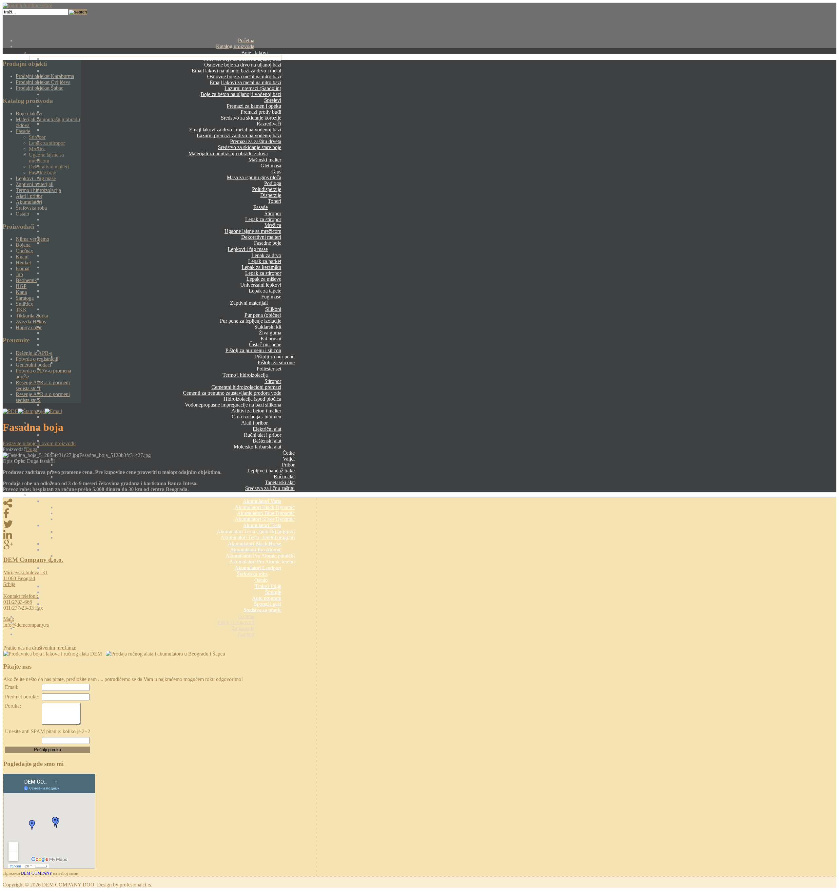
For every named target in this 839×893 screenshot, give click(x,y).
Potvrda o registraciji (37, 359)
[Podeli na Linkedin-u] (160, 534)
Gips (276, 171)
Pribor (288, 464)
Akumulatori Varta (262, 501)
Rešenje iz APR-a (34, 353)
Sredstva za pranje (262, 610)
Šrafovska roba (252, 574)
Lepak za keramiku (261, 267)
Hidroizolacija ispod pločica (252, 399)
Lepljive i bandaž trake (271, 470)
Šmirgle (273, 592)
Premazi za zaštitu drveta (255, 141)
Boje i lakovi (254, 52)
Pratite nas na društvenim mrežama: (39, 648)
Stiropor (272, 213)
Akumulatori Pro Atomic (255, 549)
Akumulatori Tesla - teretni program (258, 537)
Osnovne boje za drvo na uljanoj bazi (242, 64)
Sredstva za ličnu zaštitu (270, 488)
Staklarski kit (267, 327)
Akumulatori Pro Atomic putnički (260, 556)
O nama (246, 616)
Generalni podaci (33, 365)
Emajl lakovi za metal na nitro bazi (245, 82)
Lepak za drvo (266, 255)
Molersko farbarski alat (257, 446)
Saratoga (25, 298)
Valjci (289, 459)
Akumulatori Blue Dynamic (266, 513)
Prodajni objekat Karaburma (45, 76)
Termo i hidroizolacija (245, 375)
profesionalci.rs (135, 884)
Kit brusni (271, 338)
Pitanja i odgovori (236, 622)
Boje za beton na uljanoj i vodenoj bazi (241, 94)
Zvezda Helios (31, 321)
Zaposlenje (243, 628)
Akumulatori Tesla (262, 525)
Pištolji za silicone (276, 362)
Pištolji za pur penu (275, 356)
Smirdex (24, 304)
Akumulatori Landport (258, 568)
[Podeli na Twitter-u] (160, 524)
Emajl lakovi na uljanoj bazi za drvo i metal (236, 70)
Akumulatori (255, 495)
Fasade (260, 207)
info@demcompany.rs (26, 625)
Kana (21, 292)
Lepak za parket (264, 261)
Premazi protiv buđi (261, 112)
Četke (289, 453)
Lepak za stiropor (263, 219)
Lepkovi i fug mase (248, 249)
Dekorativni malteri (261, 237)
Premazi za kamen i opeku (254, 106)
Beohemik (26, 280)
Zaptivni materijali (249, 303)
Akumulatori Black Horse (254, 543)
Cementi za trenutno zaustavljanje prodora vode (232, 393)
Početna (246, 40)
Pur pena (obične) (262, 315)
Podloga (272, 183)
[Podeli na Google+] (160, 545)
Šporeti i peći (267, 604)
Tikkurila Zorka (32, 315)
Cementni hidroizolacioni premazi (246, 387)
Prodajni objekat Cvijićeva (43, 82)
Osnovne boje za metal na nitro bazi (244, 76)
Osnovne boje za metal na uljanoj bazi (242, 59)
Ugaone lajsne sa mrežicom (252, 231)
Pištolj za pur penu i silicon (253, 350)
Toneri (274, 201)
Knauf (22, 256)
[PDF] (10, 411)
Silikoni (273, 309)
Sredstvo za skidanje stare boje (249, 147)
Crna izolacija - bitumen (256, 416)
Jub (19, 274)
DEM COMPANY (36, 873)
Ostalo (261, 580)
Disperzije (270, 195)
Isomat (22, 268)
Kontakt (246, 634)
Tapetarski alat (280, 482)
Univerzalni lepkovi (260, 285)
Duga (31, 449)
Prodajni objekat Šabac (39, 88)
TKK (21, 310)
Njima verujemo (32, 239)
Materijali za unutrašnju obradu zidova (228, 153)
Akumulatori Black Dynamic (265, 507)
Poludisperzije (266, 189)
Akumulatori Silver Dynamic (265, 519)
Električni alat (267, 429)
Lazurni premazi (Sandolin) (252, 88)
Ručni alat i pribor (262, 435)
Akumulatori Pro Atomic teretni (262, 561)
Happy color (29, 327)
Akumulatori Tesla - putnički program (256, 531)
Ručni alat (284, 476)
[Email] (53, 411)
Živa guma (270, 332)
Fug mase (271, 296)
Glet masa (271, 165)
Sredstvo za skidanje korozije (251, 118)
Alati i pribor (254, 423)
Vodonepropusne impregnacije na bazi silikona (233, 405)
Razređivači (269, 123)
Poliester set (269, 368)
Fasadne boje (267, 243)
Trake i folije (268, 586)
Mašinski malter (264, 159)
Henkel (23, 262)
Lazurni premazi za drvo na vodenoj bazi (239, 135)
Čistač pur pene (265, 344)
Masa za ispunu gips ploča (254, 177)
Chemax (24, 251)
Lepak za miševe (263, 279)
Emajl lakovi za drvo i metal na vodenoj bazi (235, 129)
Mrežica (272, 225)
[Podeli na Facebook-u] (160, 513)
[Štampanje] (31, 411)
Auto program (266, 598)
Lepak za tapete (265, 291)
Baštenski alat (267, 441)
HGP (21, 286)
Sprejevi (272, 100)
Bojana (23, 245)
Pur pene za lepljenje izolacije (250, 321)
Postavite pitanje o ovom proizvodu (39, 443)
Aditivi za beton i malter (256, 410)
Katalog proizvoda (235, 46)
